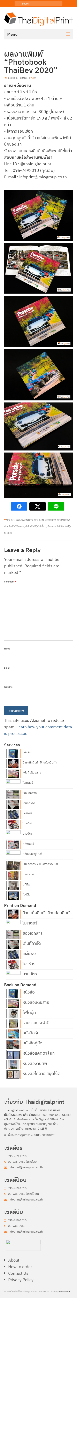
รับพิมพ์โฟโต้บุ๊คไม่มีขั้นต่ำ (35, 526)
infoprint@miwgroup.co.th (25, 1167)
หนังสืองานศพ (35, 1063)
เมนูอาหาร (28, 874)
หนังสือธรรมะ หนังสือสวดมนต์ (40, 864)
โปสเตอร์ (28, 783)
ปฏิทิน (26, 884)
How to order (20, 1266)
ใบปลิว (26, 894)
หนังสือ (27, 752)
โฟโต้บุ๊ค (29, 1012)
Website (8, 686)
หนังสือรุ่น (31, 1032)
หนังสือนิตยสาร (32, 772)
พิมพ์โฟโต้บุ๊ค (50, 520)
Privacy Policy (20, 1279)
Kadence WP (64, 1291)
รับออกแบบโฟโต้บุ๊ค (55, 526)
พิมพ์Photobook (13, 520)
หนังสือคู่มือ (32, 1042)
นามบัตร (27, 833)
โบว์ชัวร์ (27, 823)
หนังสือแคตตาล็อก (39, 1052)
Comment (10, 581)
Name (7, 648)
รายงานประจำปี (36, 1022)
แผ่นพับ (27, 813)
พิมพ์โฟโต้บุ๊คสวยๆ (16, 526)
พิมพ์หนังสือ (39, 520)
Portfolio (23, 77)
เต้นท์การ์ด (29, 803)
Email (7, 667)
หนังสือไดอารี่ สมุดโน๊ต (41, 1073)
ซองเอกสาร (30, 793)
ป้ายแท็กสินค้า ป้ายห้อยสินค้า (40, 762)
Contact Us (18, 1273)
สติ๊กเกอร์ (28, 844)
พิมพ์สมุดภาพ (27, 520)
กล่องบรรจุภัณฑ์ (32, 854)
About (13, 1260)
